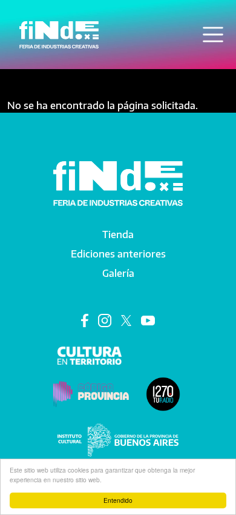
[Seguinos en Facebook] (84, 320)
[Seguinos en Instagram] (104, 320)
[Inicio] (59, 34)
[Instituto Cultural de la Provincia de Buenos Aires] (118, 439)
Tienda (118, 234)
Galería (118, 273)
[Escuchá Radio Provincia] (163, 393)
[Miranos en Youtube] (148, 320)
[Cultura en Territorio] (89, 354)
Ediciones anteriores (118, 254)
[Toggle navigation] (213, 34)
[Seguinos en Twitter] (126, 320)
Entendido (118, 500)
